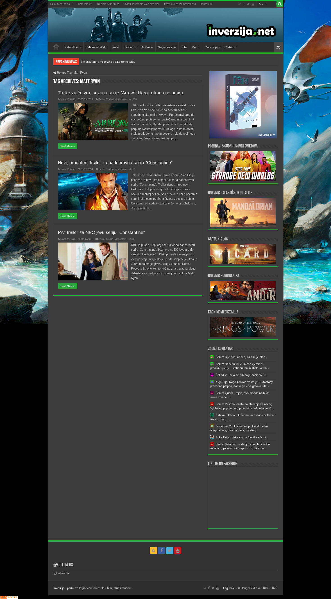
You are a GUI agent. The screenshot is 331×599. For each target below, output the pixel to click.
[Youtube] (253, 4)
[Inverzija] (165, 25)
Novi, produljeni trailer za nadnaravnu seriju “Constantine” (115, 162)
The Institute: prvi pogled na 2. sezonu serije (108, 61)
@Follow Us (63, 565)
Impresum (206, 4)
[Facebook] (244, 4)
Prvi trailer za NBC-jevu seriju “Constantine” (101, 232)
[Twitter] (248, 4)
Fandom (129, 47)
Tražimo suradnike (108, 4)
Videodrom (72, 47)
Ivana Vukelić (67, 99)
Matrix (196, 47)
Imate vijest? (84, 4)
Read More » (68, 146)
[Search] (280, 4)
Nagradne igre (167, 47)
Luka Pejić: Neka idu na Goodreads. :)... (242, 437)
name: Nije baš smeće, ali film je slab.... (242, 357)
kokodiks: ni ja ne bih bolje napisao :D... (242, 375)
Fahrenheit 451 (95, 47)
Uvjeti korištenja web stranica (142, 4)
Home (56, 46)
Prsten (229, 47)
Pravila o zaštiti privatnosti (180, 4)
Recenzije (211, 47)
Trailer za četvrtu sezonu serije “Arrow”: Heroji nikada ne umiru (120, 92)
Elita (184, 47)
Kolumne (147, 47)
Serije (102, 99)
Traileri (109, 99)
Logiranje (229, 588)
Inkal (115, 47)
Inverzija (58, 588)
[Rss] (240, 4)
